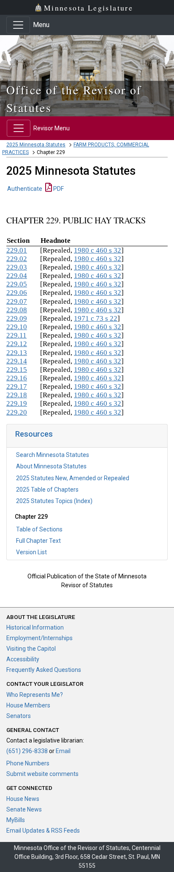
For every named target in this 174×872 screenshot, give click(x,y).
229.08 (16, 310)
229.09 (16, 318)
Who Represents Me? (34, 694)
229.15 (16, 370)
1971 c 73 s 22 (95, 318)
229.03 (16, 267)
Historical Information (35, 627)
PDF (58, 188)
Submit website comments (42, 773)
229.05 (16, 284)
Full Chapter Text (38, 540)
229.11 (16, 335)
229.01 (16, 250)
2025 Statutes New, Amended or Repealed (72, 478)
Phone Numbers (27, 763)
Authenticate (24, 188)
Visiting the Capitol (31, 648)
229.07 (16, 301)
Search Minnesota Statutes (52, 454)
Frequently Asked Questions (43, 669)
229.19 (16, 403)
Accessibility (22, 659)
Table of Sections (39, 529)
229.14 (16, 361)
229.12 (16, 344)
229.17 (16, 386)
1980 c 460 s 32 (97, 250)
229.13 (16, 353)
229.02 (16, 259)
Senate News (24, 809)
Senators (18, 715)
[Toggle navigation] (18, 25)
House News (22, 798)
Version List (31, 552)
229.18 (16, 395)
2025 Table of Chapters (47, 489)
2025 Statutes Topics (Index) (54, 501)
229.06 (16, 293)
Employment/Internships (39, 638)
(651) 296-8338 (27, 751)
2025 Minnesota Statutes (35, 145)
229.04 (16, 276)
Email (63, 751)
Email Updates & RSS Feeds (43, 830)
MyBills (15, 820)
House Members (28, 705)
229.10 (16, 327)
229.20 (16, 412)
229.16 (16, 378)
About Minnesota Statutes (51, 466)
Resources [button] (34, 433)
